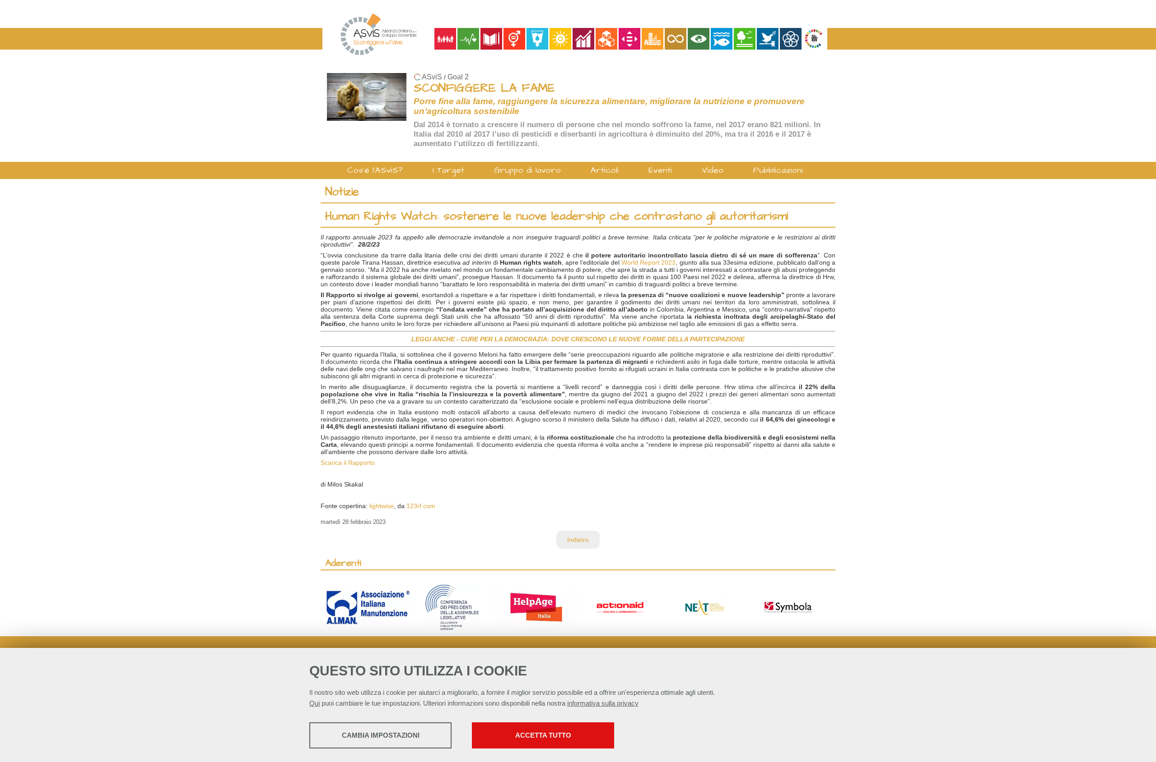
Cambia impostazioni (381, 735)
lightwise (381, 506)
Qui (314, 703)
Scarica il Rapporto (348, 462)
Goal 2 (458, 77)
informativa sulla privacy (603, 703)
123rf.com (420, 506)
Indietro (578, 539)
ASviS (432, 77)
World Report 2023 (648, 262)
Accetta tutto (543, 735)
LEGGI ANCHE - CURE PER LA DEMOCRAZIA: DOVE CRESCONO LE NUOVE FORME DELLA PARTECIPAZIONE (578, 339)
